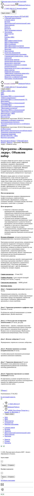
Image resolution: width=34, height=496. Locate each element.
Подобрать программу (8, 480)
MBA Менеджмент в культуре (14, 46)
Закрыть (4, 465)
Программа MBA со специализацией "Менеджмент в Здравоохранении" (13, 110)
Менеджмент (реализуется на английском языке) (16, 130)
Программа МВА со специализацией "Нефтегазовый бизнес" (13, 97)
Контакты (8, 28)
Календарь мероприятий (12, 52)
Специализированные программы (16, 54)
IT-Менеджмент (6, 129)
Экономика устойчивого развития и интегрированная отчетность (12, 121)
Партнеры (8, 436)
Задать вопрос (6, 13)
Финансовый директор (12, 59)
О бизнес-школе (10, 20)
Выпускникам (9, 51)
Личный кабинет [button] (21, 8)
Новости (7, 27)
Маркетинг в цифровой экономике (16, 77)
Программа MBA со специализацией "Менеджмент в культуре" (13, 107)
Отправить (11, 465)
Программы (8, 32)
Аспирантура (9, 422)
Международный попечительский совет (17, 23)
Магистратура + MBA (8, 113)
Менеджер (8, 49)
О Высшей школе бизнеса (13, 18)
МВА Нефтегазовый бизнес (13, 40)
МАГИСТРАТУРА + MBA (9, 136)
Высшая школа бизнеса (8, 141)
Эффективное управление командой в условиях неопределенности (17, 74)
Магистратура (9, 33)
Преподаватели (9, 25)
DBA (6, 39)
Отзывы (7, 441)
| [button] (9, 5)
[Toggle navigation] (13, 11)
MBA (6, 35)
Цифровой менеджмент (12, 71)
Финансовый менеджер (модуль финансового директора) (15, 62)
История (7, 21)
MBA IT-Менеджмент (12, 42)
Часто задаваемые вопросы (13, 30)
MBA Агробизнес (10, 44)
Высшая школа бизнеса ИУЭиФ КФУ (17, 16)
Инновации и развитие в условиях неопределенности (16, 65)
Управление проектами (8, 134)
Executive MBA (9, 37)
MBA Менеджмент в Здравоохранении (17, 47)
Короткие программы (11, 424)
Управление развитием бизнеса (11, 132)
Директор (8, 431)
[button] (22, 5)
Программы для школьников (14, 78)
